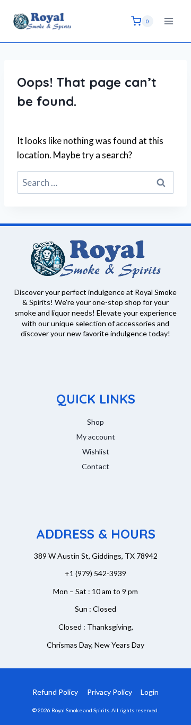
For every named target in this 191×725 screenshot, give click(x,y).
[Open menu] (168, 21)
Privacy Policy (109, 691)
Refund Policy (55, 691)
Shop (95, 421)
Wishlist (95, 451)
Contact (95, 466)
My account (95, 436)
